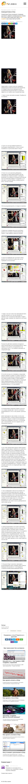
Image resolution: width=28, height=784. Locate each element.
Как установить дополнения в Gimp (14, 752)
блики (19, 630)
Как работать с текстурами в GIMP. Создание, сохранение (14, 661)
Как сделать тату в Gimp (10, 698)
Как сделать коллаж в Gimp (11, 734)
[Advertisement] (14, 54)
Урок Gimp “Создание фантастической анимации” (11, 716)
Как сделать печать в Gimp (11, 680)
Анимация (13, 630)
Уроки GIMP (12, 21)
